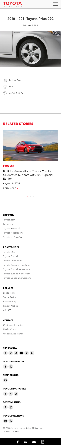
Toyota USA (9, 251)
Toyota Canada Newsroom (17, 277)
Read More (9, 188)
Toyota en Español (12, 237)
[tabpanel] (30, 161)
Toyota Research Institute (16, 264)
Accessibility (9, 301)
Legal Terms (9, 292)
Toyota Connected (12, 260)
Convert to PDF (17, 92)
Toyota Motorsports (13, 232)
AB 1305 (7, 310)
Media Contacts (11, 329)
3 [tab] (33, 195)
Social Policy (9, 297)
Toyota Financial (11, 228)
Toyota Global (10, 256)
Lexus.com (8, 223)
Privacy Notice (10, 305)
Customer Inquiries (13, 325)
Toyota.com (9, 219)
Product (8, 165)
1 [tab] (27, 195)
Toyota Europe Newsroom (16, 273)
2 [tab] (30, 195)
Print (11, 86)
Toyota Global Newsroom (16, 269)
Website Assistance (13, 333)
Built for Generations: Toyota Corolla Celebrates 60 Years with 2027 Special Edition (28, 174)
